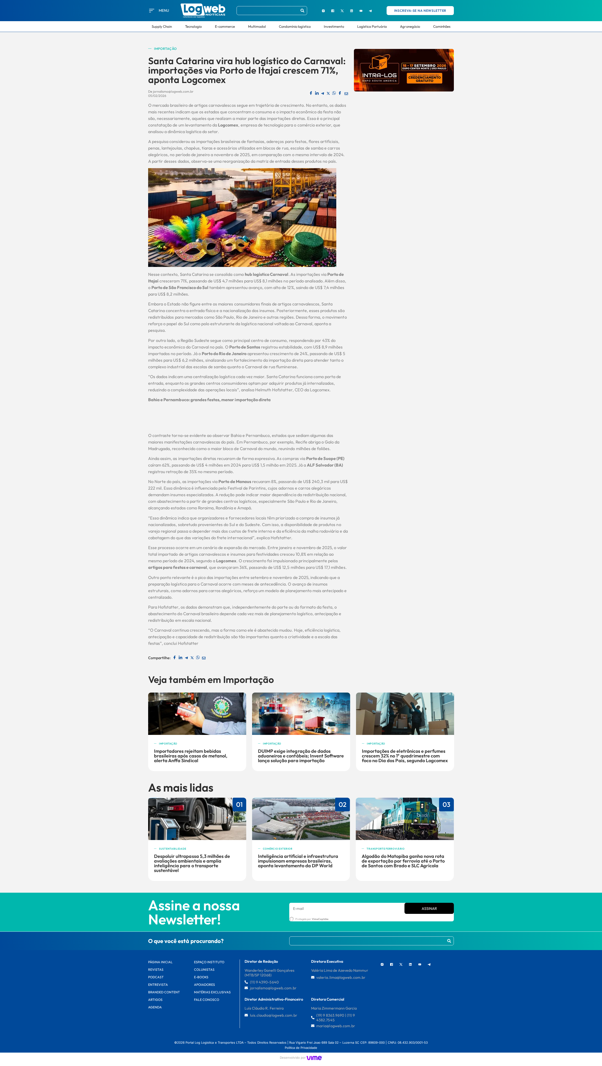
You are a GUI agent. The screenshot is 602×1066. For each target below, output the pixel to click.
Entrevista (158, 985)
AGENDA (155, 1007)
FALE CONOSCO (206, 1000)
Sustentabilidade (172, 848)
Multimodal (257, 26)
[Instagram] (323, 10)
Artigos (155, 1000)
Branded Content (164, 992)
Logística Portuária (372, 26)
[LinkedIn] (351, 10)
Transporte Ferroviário (385, 848)
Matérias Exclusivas (212, 992)
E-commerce (225, 26)
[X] (342, 10)
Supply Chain (162, 26)
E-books (201, 977)
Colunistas (204, 969)
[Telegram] (370, 10)
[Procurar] (302, 10)
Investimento (334, 26)
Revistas (155, 969)
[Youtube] (361, 10)
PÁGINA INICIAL (160, 962)
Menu (164, 10)
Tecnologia (193, 26)
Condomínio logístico (295, 26)
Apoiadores (204, 985)
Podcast (156, 977)
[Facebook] (332, 10)
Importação (165, 49)
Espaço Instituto (209, 962)
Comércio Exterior (278, 848)
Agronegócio (410, 26)
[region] (61, 1030)
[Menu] (151, 10)
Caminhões (441, 26)
